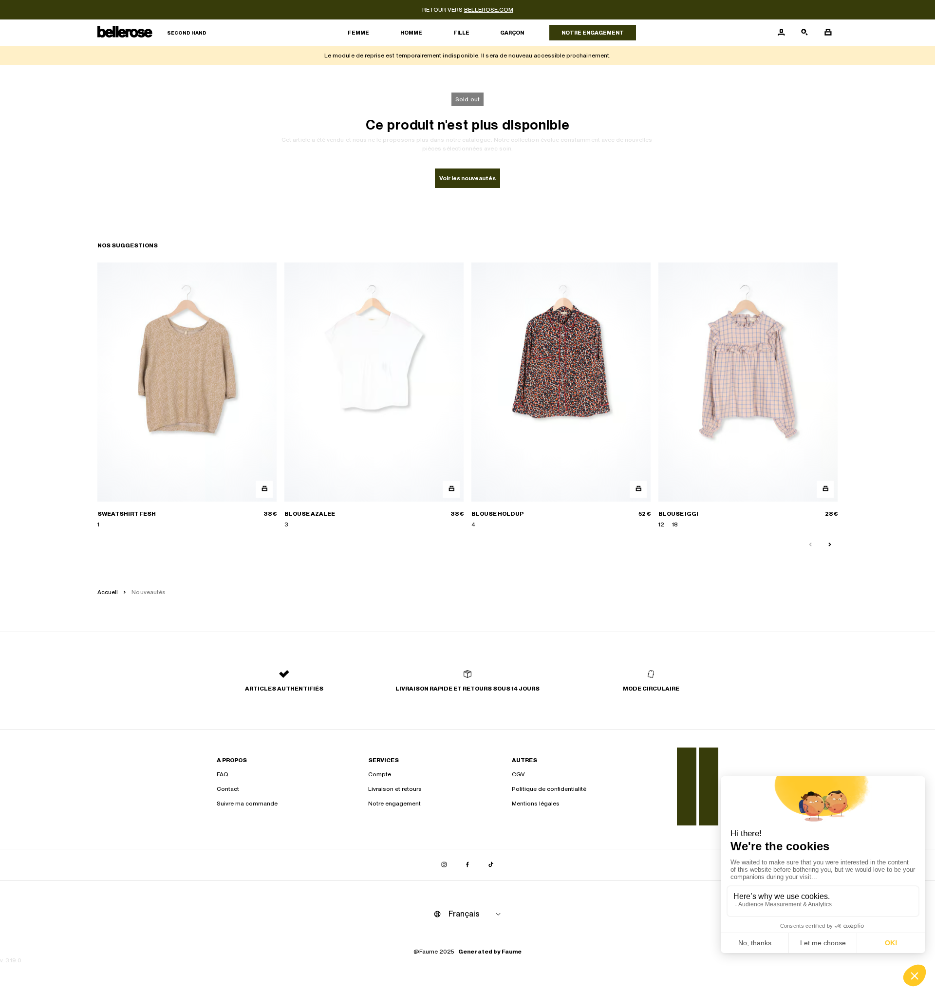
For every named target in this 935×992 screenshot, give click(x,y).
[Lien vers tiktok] (491, 865)
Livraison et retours (395, 789)
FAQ (222, 774)
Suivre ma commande (247, 803)
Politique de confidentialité (549, 789)
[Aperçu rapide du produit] (264, 489)
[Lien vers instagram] (444, 865)
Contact (228, 789)
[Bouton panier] (828, 32)
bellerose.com (488, 9)
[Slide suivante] (830, 545)
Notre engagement (592, 32)
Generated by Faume (490, 951)
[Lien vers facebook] (467, 865)
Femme (358, 32)
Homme (411, 32)
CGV (518, 774)
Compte (379, 774)
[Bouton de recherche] (804, 32)
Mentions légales (536, 803)
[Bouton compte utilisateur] (781, 32)
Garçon (512, 32)
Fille (461, 32)
